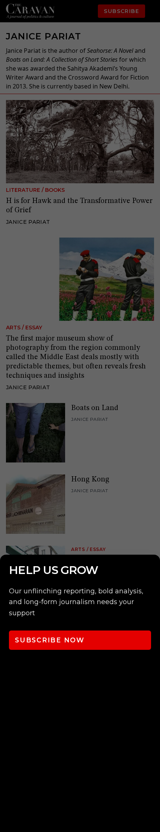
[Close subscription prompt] (152, 570)
